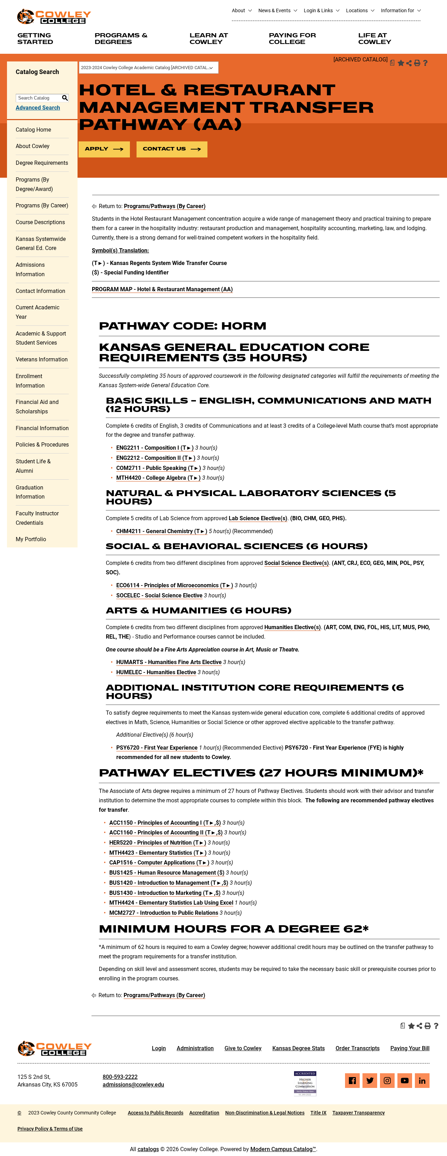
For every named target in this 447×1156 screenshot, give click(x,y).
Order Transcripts (358, 1048)
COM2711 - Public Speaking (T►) (158, 468)
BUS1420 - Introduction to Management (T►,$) (168, 882)
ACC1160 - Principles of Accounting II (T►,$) (166, 832)
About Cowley (33, 146)
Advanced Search (38, 107)
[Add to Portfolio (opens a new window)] (400, 63)
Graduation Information (30, 492)
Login (159, 1048)
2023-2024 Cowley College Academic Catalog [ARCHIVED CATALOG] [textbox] (148, 67)
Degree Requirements (42, 163)
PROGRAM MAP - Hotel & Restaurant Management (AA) (162, 289)
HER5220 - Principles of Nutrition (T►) (157, 842)
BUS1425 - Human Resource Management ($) (167, 872)
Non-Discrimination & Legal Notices (265, 1112)
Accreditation (204, 1112)
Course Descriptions (40, 222)
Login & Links (319, 10)
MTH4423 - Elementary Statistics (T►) (158, 852)
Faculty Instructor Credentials (37, 518)
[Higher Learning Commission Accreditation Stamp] (305, 1083)
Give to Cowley (243, 1048)
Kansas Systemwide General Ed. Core (41, 244)
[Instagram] (387, 1080)
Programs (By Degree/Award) (34, 184)
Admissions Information (30, 270)
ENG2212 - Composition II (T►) (156, 458)
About (239, 10)
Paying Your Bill (410, 1048)
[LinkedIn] (422, 1080)
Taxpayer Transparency (358, 1112)
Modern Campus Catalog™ (283, 1149)
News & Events (275, 10)
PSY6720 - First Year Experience (157, 747)
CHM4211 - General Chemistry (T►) (161, 531)
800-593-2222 (120, 1077)
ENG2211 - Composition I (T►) (155, 447)
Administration (195, 1048)
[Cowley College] (54, 16)
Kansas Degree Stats (298, 1048)
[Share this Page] (408, 63)
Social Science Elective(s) (296, 563)
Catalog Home (33, 129)
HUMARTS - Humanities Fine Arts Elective (169, 662)
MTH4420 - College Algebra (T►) (158, 477)
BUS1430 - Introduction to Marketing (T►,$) (165, 893)
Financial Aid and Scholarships (37, 407)
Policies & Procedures (42, 444)
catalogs (148, 1149)
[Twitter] (369, 1080)
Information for (398, 10)
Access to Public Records (155, 1112)
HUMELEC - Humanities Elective (156, 672)
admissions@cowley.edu (133, 1084)
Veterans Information (42, 359)
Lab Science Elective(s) (258, 518)
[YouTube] (404, 1080)
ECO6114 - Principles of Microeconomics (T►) (174, 585)
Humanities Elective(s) (292, 627)
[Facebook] (352, 1080)
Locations (357, 10)
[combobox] (149, 67)
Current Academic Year (37, 312)
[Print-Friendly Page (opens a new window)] (417, 63)
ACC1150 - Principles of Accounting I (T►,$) (165, 822)
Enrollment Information (30, 381)
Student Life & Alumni (33, 466)
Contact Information (40, 291)
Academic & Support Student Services (41, 338)
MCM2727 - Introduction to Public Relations (163, 913)
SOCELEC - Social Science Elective (159, 595)
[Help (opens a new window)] (425, 63)
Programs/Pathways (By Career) (165, 206)
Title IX (318, 1112)
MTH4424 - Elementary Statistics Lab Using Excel (171, 902)
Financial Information (42, 428)
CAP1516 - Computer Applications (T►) (159, 862)
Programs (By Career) (42, 205)
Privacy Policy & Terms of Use (50, 1129)
